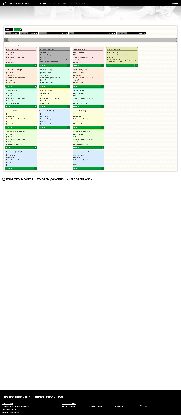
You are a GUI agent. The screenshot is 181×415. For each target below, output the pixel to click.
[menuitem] (5, 3)
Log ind (175, 3)
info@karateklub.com (13, 412)
